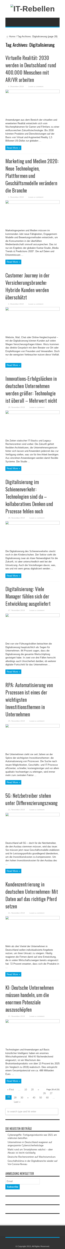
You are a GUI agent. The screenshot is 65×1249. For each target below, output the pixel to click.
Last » (17, 1102)
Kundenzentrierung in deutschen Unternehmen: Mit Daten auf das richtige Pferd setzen (31, 895)
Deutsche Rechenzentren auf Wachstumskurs (32, 1157)
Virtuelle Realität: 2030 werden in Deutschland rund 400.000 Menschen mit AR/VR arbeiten (30, 68)
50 (40, 1097)
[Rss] (30, 1241)
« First (10, 1089)
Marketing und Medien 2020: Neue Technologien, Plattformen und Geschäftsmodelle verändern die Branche (31, 175)
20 (32, 1089)
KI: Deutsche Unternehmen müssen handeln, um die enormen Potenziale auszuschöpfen (29, 998)
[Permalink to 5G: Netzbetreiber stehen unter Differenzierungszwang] (32, 815)
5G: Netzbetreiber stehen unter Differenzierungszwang (31, 799)
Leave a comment (35, 86)
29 (15, 1097)
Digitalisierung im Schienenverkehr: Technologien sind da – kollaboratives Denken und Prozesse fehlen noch (29, 496)
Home (12, 36)
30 (22, 1097)
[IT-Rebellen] (32, 8)
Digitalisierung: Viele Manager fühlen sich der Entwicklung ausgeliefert (28, 596)
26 (44, 1093)
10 (25, 1089)
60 (47, 1097)
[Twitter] (34, 1241)
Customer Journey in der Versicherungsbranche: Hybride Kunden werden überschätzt (27, 286)
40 (34, 1097)
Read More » (13, 147)
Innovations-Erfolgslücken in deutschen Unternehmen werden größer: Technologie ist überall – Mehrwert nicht (31, 389)
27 (51, 1093)
